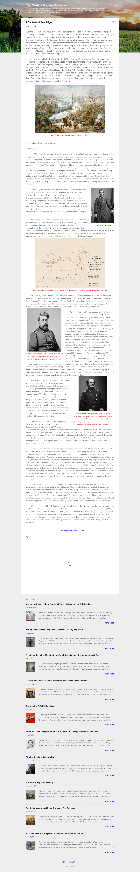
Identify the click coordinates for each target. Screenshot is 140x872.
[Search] (117, 6)
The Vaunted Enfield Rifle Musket (41, 706)
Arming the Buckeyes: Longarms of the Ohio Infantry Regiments (54, 630)
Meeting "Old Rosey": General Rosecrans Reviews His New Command (57, 681)
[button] (113, 22)
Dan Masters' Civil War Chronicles (47, 5)
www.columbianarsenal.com (72, 531)
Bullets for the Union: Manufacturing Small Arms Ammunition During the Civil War (62, 655)
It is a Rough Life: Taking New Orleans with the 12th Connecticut (54, 833)
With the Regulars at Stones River (41, 757)
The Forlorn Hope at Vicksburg (39, 782)
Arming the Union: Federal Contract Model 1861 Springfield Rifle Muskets (59, 604)
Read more (109, 623)
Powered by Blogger (71, 862)
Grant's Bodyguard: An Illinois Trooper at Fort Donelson (50, 808)
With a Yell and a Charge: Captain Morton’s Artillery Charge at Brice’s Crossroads (62, 731)
